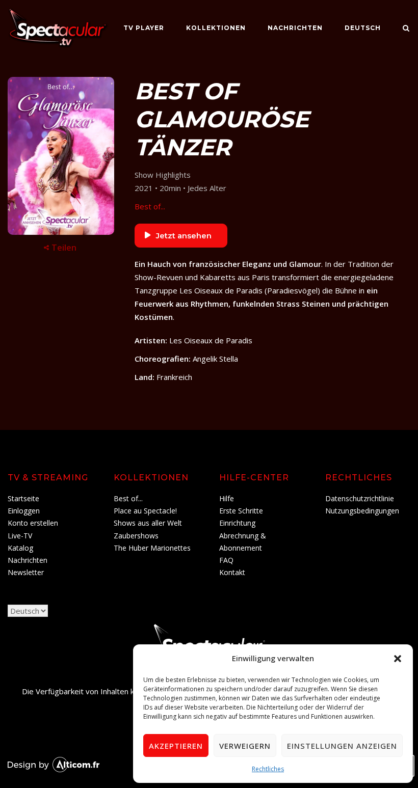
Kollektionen (216, 28)
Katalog (20, 548)
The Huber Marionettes (152, 548)
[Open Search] (406, 29)
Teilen (63, 247)
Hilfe (226, 498)
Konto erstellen (33, 523)
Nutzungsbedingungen (362, 510)
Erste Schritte (241, 510)
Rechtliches (268, 769)
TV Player (143, 28)
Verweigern (245, 746)
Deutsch (363, 28)
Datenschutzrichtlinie (359, 498)
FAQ (226, 560)
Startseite (23, 498)
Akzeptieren (176, 746)
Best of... (150, 206)
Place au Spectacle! (145, 510)
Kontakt (232, 572)
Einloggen (24, 510)
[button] (398, 659)
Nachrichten (295, 28)
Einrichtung (237, 523)
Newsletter (26, 572)
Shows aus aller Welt (148, 523)
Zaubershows (136, 535)
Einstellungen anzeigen (342, 746)
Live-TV (20, 535)
